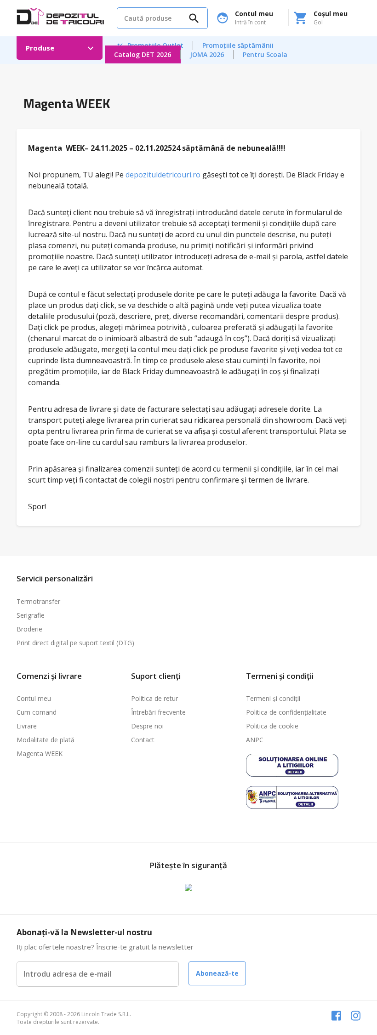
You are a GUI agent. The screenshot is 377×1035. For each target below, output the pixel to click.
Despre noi (147, 726)
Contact (142, 739)
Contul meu (34, 698)
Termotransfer (38, 601)
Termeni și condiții (273, 698)
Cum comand (37, 712)
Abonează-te (217, 973)
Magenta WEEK (40, 753)
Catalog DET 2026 (142, 54)
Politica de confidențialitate (286, 712)
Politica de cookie (272, 726)
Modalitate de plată (45, 739)
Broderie (29, 629)
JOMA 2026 (207, 54)
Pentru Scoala (265, 54)
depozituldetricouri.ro (163, 175)
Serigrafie (31, 615)
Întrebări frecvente (158, 712)
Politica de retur (154, 698)
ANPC (254, 739)
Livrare (27, 726)
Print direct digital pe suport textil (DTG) (75, 642)
